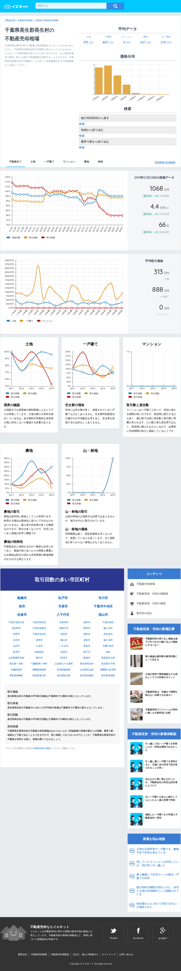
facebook (138, 938)
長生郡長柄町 (87, 675)
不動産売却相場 (145, 583)
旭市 (108, 652)
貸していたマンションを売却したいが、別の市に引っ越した (157, 863)
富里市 (63, 652)
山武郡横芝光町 (16, 657)
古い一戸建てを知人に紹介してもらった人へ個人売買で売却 (161, 798)
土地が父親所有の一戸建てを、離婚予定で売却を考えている (157, 851)
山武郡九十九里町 (64, 663)
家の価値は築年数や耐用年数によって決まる (161, 658)
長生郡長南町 (108, 675)
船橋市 (22, 598)
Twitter (113, 938)
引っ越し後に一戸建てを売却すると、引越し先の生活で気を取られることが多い (161, 764)
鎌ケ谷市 (108, 628)
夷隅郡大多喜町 (108, 669)
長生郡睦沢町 (64, 675)
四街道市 (108, 634)
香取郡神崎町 (16, 675)
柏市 (22, 606)
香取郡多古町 (108, 657)
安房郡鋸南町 (64, 669)
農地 (86, 161)
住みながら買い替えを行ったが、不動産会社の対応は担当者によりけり (161, 782)
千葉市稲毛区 (39, 622)
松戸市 (63, 598)
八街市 (39, 646)
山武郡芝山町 (87, 669)
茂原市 (63, 634)
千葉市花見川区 (16, 622)
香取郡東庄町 (39, 675)
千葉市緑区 (108, 622)
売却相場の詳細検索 (165, 162)
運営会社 (22, 954)
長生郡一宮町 (16, 663)
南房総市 (39, 652)
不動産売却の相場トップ (45, 748)
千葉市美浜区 (39, 634)
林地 (100, 161)
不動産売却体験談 (60, 954)
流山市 (103, 614)
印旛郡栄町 (16, 669)
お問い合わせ (126, 954)
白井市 (16, 640)
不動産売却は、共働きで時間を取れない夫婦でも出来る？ (161, 693)
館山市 (63, 640)
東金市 (86, 646)
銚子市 (86, 652)
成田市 (86, 622)
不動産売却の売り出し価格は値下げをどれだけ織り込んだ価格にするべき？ (161, 641)
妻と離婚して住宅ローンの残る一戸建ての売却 (157, 876)
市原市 (63, 606)
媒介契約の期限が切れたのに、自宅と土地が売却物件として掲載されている (157, 891)
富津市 (16, 652)
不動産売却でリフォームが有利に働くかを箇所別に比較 (161, 711)
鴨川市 (39, 657)
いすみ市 (63, 646)
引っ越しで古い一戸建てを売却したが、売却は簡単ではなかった (161, 746)
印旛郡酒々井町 (39, 663)
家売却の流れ (144, 613)
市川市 (103, 598)
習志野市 (16, 628)
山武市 (16, 646)
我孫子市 (63, 628)
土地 (32, 161)
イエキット (88, 963)
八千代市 (63, 614)
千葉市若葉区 (39, 628)
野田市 (86, 628)
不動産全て (15, 161)
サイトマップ (109, 954)
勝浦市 (86, 657)
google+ (163, 938)
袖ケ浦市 (108, 640)
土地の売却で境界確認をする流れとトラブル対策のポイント (161, 676)
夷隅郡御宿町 (39, 669)
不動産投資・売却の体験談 (152, 593)
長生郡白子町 (108, 663)
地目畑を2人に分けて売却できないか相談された (157, 905)
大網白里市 (108, 646)
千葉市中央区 (103, 606)
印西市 (16, 634)
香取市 (86, 640)
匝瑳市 (63, 657)
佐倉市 (22, 614)
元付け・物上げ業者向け (85, 954)
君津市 (39, 640)
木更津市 (63, 622)
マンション (69, 161)
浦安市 (86, 634)
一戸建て (49, 161)
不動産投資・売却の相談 (151, 603)
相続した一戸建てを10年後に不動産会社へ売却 (161, 816)
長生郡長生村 (87, 663)
